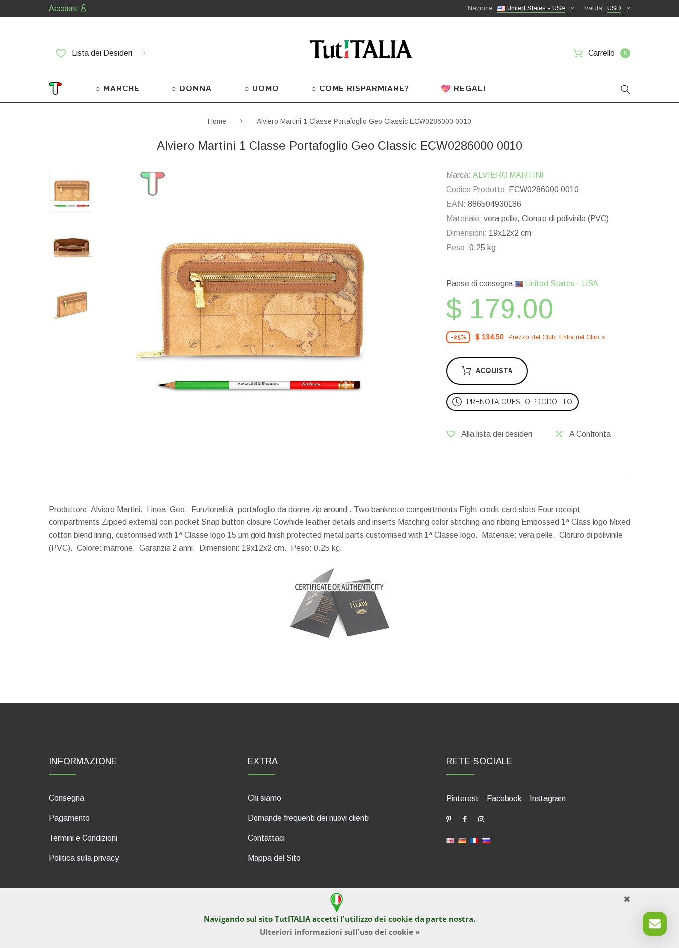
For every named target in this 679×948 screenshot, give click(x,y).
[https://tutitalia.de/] (462, 840)
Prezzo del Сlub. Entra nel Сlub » (557, 337)
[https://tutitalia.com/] (450, 840)
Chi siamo (264, 798)
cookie (400, 919)
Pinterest (462, 798)
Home (217, 121)
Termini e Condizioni (83, 838)
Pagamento (69, 818)
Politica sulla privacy (84, 858)
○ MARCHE (117, 88)
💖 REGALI (463, 88)
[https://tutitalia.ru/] (486, 840)
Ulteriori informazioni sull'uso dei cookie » (340, 932)
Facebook (504, 798)
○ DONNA (191, 88)
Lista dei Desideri (107, 53)
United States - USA (560, 283)
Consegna (66, 798)
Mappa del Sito (274, 858)
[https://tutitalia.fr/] (474, 840)
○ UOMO (261, 88)
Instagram (548, 798)
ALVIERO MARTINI (508, 175)
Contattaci (266, 838)
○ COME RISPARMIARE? (360, 88)
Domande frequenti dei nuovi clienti (308, 818)
